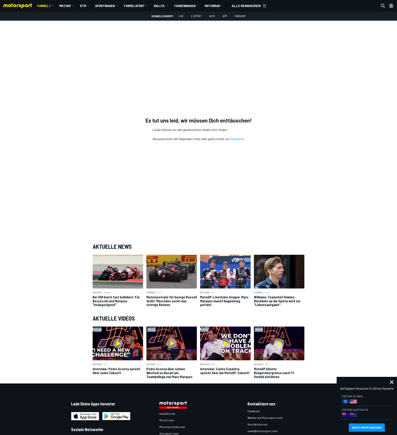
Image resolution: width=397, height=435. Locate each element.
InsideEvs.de (167, 413)
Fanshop (240, 16)
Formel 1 (43, 6)
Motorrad (212, 6)
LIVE (181, 16)
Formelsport (134, 6)
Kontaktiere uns (257, 424)
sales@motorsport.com (262, 431)
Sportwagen (105, 6)
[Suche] (383, 6)
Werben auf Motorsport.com (265, 417)
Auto (212, 16)
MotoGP (65, 6)
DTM (83, 6)
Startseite (237, 139)
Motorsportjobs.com (172, 427)
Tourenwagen (185, 6)
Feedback (254, 411)
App (224, 16)
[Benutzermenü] (391, 6)
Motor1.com (166, 420)
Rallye (159, 6)
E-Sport (196, 16)
